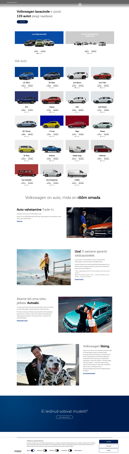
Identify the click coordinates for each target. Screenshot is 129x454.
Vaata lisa (19, 221)
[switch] (45, 450)
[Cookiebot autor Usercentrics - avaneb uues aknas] (18, 451)
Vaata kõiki (22, 22)
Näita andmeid (78, 450)
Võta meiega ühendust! (64, 417)
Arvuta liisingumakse (89, 373)
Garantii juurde (79, 279)
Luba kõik (108, 441)
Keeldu (108, 450)
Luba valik (108, 446)
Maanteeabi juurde (22, 320)
